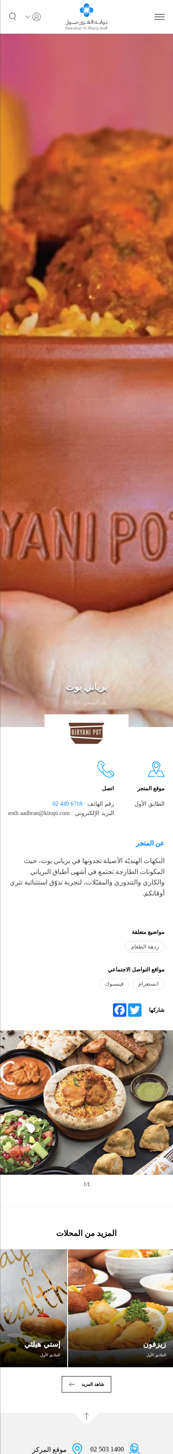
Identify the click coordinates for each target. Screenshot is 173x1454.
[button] (12, 16)
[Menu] (159, 17)
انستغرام (148, 984)
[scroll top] (86, 1419)
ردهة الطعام (145, 946)
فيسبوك (114, 984)
